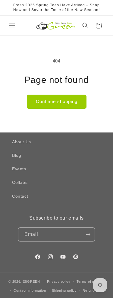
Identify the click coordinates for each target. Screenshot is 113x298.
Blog (16, 155)
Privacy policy (59, 281)
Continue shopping (56, 101)
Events (19, 168)
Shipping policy (64, 290)
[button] (12, 25)
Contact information (30, 290)
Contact (20, 196)
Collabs (19, 182)
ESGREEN (31, 281)
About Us (21, 141)
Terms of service (91, 281)
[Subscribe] (88, 234)
